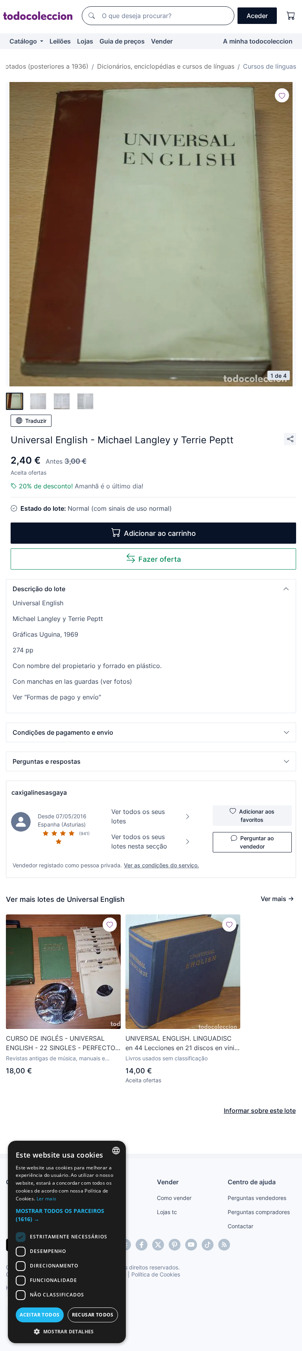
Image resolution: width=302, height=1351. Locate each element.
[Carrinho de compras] (291, 16)
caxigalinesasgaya (39, 792)
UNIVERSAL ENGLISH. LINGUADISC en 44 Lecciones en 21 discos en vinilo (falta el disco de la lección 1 (182, 1043)
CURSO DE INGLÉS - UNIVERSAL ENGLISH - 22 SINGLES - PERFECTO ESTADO (60, 1043)
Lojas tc (167, 1212)
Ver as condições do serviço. (161, 865)
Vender (162, 41)
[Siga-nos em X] (158, 1245)
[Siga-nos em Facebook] (141, 1245)
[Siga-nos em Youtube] (191, 1245)
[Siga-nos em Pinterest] (174, 1245)
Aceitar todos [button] (39, 1314)
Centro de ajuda (252, 1182)
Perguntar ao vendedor (257, 842)
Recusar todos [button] (93, 1314)
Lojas (85, 41)
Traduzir (35, 420)
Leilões (60, 41)
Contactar (240, 1226)
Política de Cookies (155, 1274)
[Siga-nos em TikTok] (208, 1245)
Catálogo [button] (24, 41)
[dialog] (67, 1242)
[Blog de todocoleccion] (224, 1245)
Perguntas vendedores (257, 1197)
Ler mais (46, 1198)
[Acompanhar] (282, 95)
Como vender (174, 1197)
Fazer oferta (159, 559)
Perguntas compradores (259, 1212)
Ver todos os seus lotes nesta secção (139, 841)
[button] (151, 589)
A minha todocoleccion (258, 41)
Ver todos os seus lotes (138, 816)
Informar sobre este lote (260, 1110)
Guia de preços (122, 41)
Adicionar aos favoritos (256, 815)
